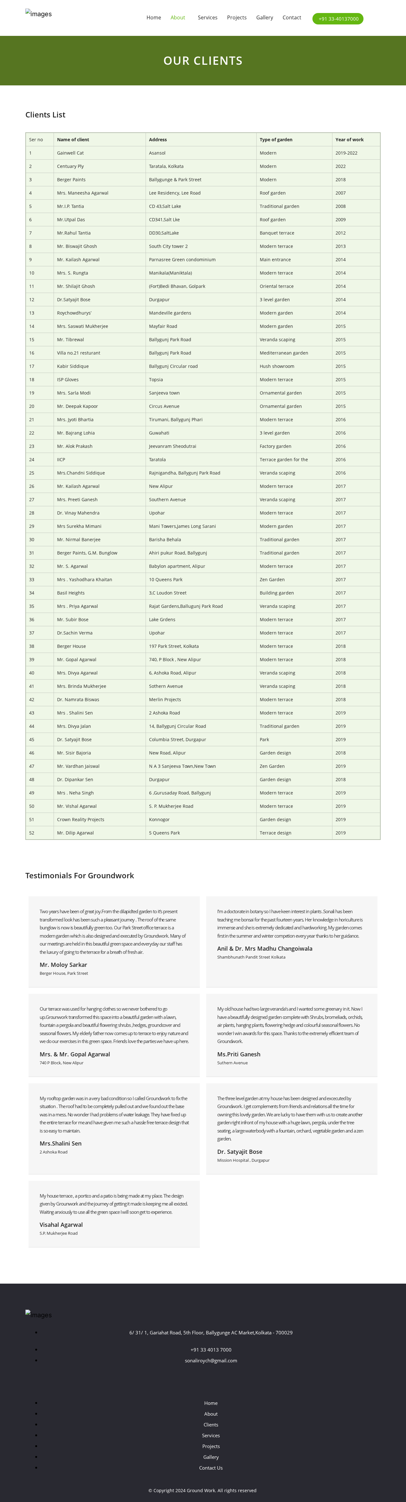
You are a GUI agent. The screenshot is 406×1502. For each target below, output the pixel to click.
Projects (237, 17)
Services (208, 17)
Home (154, 17)
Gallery (264, 17)
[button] (179, 17)
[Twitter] (203, 1380)
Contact (292, 17)
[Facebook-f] (185, 1380)
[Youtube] (221, 1380)
